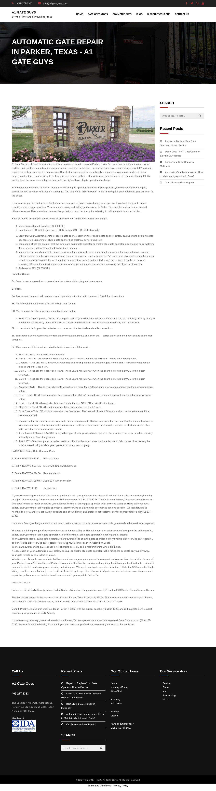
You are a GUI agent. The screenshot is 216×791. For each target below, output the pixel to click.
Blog (139, 14)
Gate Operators (98, 14)
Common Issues (122, 14)
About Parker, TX (21, 582)
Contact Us (182, 14)
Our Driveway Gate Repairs (179, 182)
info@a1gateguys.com (55, 3)
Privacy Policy (120, 785)
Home (79, 14)
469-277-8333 (24, 3)
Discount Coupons (158, 14)
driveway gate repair (40, 620)
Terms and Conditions (99, 785)
